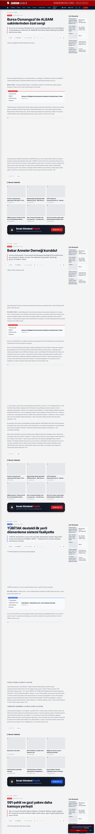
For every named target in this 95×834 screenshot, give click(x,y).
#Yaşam (18, 176)
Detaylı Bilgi (86, 827)
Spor (23, 7)
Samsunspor (42, 7)
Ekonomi (15, 521)
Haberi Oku (24, 98)
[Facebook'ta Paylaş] (34, 38)
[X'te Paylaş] (37, 38)
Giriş (86, 7)
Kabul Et (78, 830)
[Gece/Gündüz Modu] (76, 8)
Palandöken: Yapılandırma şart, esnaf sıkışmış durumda (38, 603)
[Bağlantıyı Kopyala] (43, 38)
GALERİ (71, 7)
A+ (63, 37)
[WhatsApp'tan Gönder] (40, 38)
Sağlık (18, 7)
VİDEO (64, 7)
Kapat (90, 830)
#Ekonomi (19, 728)
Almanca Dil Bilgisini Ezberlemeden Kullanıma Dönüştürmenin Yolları (42, 96)
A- (60, 37)
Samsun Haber (55, 7)
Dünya (28, 7)
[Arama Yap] (79, 8)
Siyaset (35, 7)
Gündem (13, 7)
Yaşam (49, 7)
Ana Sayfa (10, 12)
